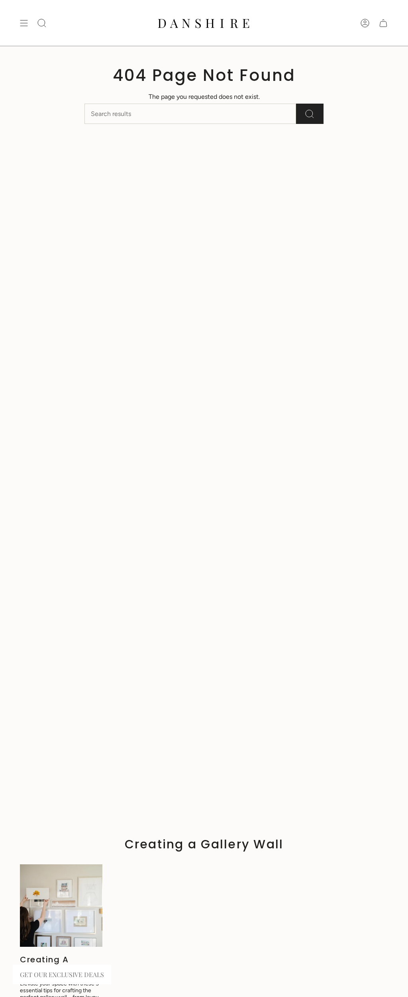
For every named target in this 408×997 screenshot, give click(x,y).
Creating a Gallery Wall (204, 844)
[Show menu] (24, 23)
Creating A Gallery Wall (47, 964)
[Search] (310, 114)
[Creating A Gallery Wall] (61, 905)
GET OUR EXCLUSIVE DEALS (62, 974)
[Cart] (383, 23)
